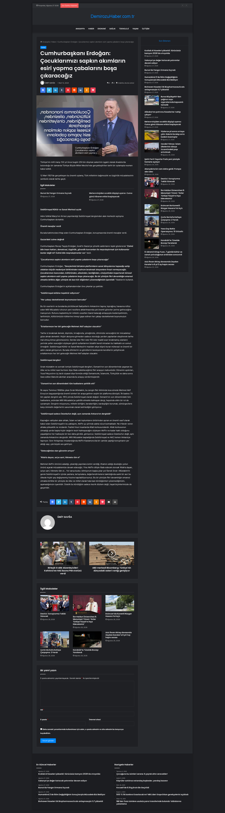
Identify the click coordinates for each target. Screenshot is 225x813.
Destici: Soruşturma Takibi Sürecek (53, 614)
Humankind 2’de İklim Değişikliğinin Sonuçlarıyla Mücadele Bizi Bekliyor (161, 78)
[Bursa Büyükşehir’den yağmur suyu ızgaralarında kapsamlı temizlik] (152, 100)
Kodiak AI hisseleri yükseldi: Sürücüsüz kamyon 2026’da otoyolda (163, 52)
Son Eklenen (164, 41)
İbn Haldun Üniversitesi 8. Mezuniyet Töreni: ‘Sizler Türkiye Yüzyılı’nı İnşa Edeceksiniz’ (85, 620)
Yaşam (135, 29)
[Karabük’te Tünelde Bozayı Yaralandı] (87, 639)
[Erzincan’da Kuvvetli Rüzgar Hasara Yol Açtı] (119, 603)
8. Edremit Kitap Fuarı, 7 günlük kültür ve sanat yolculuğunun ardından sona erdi (163, 253)
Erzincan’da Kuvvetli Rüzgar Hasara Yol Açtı (118, 614)
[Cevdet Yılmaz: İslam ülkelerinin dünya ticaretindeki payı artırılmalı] (152, 147)
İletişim (145, 29)
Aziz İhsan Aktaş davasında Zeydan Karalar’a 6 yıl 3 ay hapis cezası (118, 635)
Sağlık (112, 29)
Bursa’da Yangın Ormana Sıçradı (92, 5)
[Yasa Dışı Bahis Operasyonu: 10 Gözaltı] (152, 232)
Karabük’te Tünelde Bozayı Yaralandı (85, 651)
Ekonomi (102, 29)
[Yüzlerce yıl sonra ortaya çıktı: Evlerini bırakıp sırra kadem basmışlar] (152, 135)
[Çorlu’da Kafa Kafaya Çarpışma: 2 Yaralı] (54, 639)
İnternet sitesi (95, 719)
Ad (42, 710)
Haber (91, 29)
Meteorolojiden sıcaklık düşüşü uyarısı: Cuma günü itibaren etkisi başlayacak (163, 123)
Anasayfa (80, 29)
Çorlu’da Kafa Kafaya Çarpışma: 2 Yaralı (50, 651)
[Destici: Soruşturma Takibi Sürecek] (54, 603)
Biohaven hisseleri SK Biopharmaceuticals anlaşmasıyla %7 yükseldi (165, 88)
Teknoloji (124, 29)
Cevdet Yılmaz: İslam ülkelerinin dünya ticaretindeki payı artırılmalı (171, 148)
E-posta (44, 719)
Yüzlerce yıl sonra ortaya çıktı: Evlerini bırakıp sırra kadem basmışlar (173, 134)
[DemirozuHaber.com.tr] (112, 16)
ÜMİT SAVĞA (50, 83)
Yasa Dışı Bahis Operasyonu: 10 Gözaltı (172, 230)
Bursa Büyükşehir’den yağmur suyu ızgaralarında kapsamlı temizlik (172, 100)
